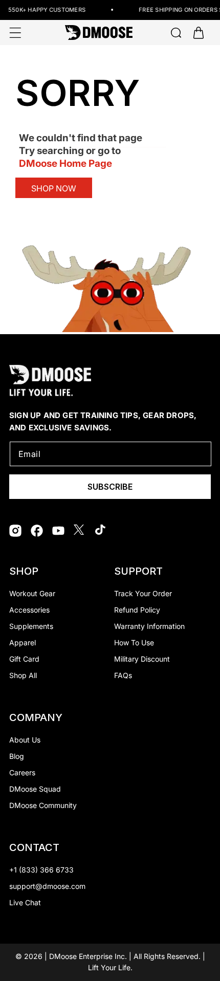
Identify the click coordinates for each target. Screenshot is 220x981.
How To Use (134, 642)
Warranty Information (149, 626)
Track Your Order (143, 593)
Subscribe (110, 487)
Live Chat (25, 902)
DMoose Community (43, 805)
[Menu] (15, 33)
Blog (16, 756)
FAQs (123, 675)
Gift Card (24, 659)
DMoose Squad (35, 788)
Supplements (31, 626)
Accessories (29, 609)
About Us (24, 739)
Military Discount (142, 659)
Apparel (22, 642)
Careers (22, 772)
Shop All (23, 675)
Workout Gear (32, 593)
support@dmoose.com (47, 886)
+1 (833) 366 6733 (41, 869)
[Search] (176, 33)
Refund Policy (137, 609)
